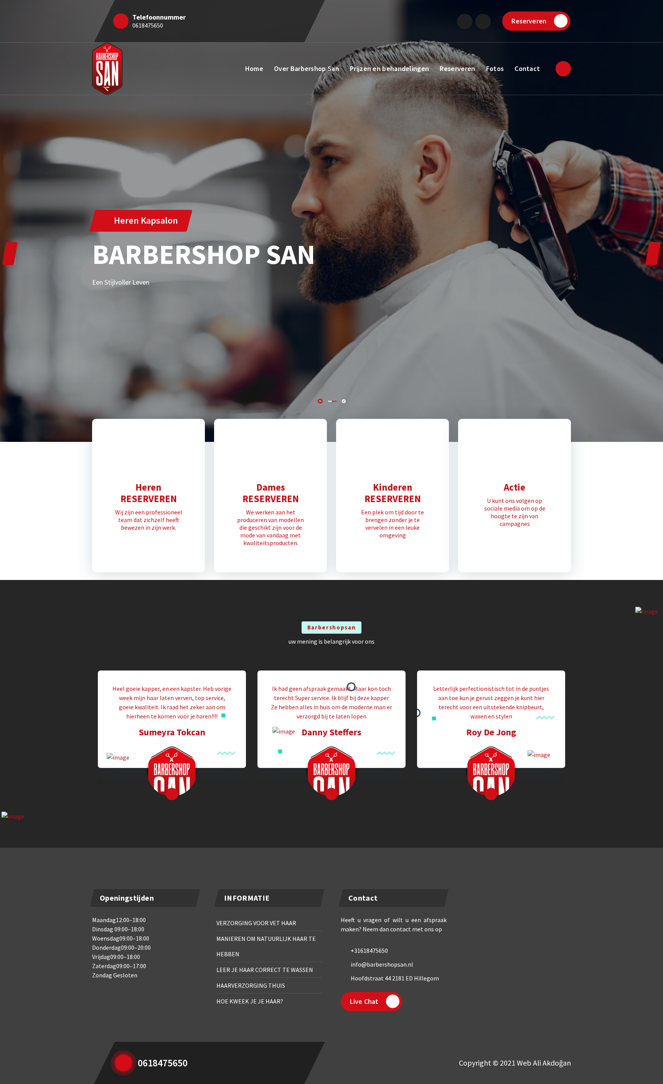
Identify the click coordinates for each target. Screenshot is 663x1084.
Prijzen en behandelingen (389, 68)
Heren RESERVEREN (148, 493)
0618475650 (147, 25)
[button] (320, 401)
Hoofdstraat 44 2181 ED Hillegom (395, 978)
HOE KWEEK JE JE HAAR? (249, 1001)
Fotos (495, 68)
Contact (527, 68)
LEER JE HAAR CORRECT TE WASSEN (264, 970)
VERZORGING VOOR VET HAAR (256, 923)
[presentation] (10, 253)
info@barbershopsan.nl (382, 964)
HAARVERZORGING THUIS (250, 985)
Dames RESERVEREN (270, 493)
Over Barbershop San (306, 68)
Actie (514, 487)
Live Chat (364, 1001)
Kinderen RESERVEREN (392, 493)
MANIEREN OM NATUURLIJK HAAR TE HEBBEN (266, 946)
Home (254, 68)
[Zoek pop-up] (563, 68)
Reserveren (528, 20)
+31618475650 (369, 950)
